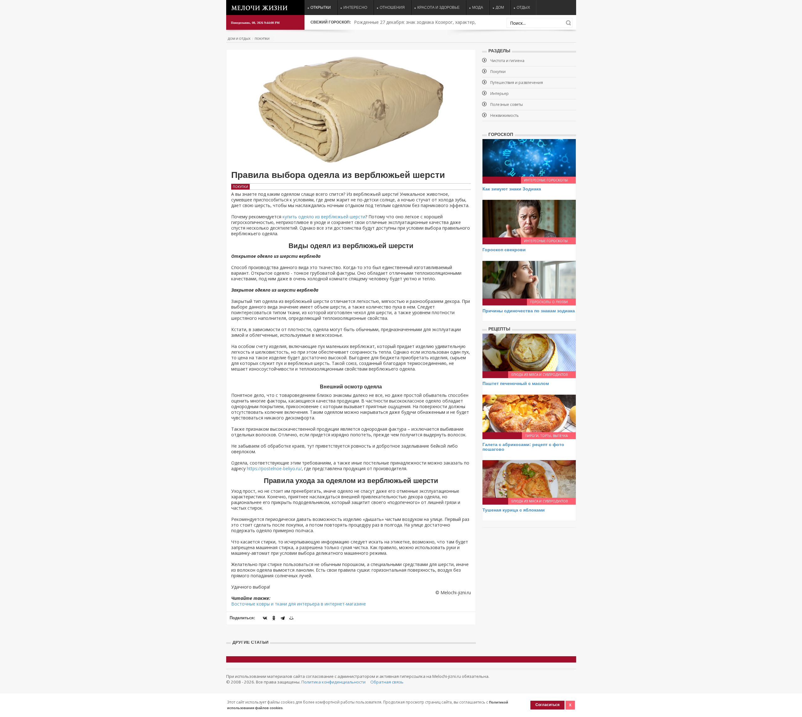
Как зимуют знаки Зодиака (511, 188)
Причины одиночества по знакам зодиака (528, 310)
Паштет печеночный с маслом (515, 383)
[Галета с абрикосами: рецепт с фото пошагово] (529, 413)
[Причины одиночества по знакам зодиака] (529, 279)
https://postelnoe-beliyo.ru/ (274, 468)
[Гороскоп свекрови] (529, 218)
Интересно (355, 7)
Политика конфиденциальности (333, 682)
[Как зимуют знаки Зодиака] (529, 157)
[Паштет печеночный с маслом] (529, 352)
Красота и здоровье (438, 7)
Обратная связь (387, 682)
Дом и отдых (239, 38)
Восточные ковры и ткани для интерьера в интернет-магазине (298, 604)
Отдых (523, 7)
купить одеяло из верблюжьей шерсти (324, 217)
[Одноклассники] (274, 618)
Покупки (262, 38)
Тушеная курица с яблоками (513, 509)
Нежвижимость (504, 115)
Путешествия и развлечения (516, 82)
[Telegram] (282, 618)
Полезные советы (506, 104)
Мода (477, 7)
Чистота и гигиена (507, 60)
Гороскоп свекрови (504, 249)
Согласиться (547, 705)
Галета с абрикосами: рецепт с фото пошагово (523, 447)
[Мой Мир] (291, 618)
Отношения (392, 7)
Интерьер (499, 93)
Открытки (320, 7)
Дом (500, 7)
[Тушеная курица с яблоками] (529, 478)
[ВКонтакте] (265, 618)
